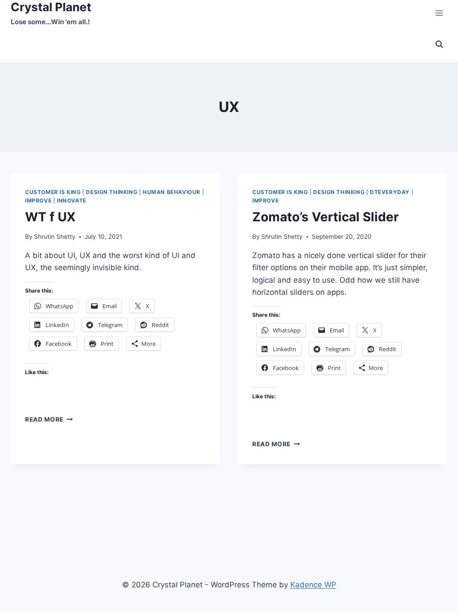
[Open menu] (439, 13)
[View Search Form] (439, 44)
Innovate (71, 200)
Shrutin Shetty (55, 236)
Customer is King (53, 192)
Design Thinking (111, 192)
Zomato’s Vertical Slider (325, 216)
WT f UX (50, 216)
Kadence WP (313, 584)
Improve (38, 200)
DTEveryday (390, 192)
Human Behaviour (171, 192)
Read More (49, 419)
